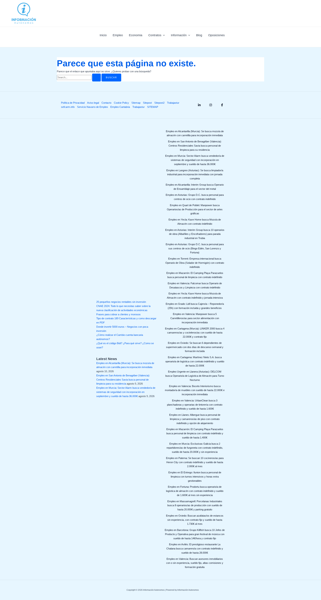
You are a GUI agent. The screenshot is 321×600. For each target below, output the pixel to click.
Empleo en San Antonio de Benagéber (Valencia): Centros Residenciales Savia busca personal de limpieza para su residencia (123, 379)
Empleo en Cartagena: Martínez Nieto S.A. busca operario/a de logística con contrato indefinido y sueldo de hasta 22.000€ (194, 361)
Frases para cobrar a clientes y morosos (118, 314)
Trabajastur (173, 102)
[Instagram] (210, 104)
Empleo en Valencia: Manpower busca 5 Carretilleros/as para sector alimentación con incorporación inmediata (194, 318)
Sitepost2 (159, 102)
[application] (163, 35)
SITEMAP (152, 106)
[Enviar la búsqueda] (96, 77)
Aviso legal (93, 102)
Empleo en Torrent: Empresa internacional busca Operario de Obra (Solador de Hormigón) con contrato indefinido (194, 262)
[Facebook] (222, 104)
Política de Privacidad (73, 102)
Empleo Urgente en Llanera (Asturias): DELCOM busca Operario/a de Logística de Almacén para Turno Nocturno (194, 375)
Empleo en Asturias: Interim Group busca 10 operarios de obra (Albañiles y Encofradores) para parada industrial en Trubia (194, 234)
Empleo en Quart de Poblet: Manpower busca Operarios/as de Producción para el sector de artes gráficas (195, 209)
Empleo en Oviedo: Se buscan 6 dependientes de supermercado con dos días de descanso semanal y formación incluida (194, 347)
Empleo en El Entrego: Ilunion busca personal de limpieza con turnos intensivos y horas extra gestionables (194, 476)
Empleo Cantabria (120, 106)
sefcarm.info (68, 106)
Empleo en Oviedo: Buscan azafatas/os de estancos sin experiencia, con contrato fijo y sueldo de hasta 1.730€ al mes (194, 519)
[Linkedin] (199, 104)
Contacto (106, 102)
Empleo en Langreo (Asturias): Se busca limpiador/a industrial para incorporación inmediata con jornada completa (194, 174)
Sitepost (147, 102)
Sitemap (135, 102)
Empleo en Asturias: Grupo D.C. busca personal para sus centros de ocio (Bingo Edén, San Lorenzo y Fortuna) (195, 248)
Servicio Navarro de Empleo (92, 106)
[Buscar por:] (79, 77)
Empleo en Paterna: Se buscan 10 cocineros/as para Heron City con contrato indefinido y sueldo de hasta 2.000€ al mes (195, 462)
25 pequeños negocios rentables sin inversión (121, 301)
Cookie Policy (121, 102)
